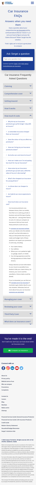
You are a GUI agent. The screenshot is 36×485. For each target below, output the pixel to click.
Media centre (5, 408)
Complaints (5, 390)
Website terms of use (8, 381)
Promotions (5, 387)
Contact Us (5, 396)
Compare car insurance (19, 350)
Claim (16, 64)
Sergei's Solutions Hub (8, 431)
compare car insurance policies (20, 228)
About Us (4, 375)
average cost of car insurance (19, 283)
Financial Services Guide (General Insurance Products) (18, 417)
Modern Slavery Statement (10, 425)
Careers (4, 399)
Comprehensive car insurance (12, 66)
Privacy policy (6, 378)
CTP (19, 64)
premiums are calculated (16, 292)
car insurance (21, 30)
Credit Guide (5, 422)
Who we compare (7, 384)
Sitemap (4, 410)
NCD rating (25, 64)
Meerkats (4, 405)
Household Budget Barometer (10, 428)
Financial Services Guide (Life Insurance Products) (17, 420)
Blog (3, 402)
